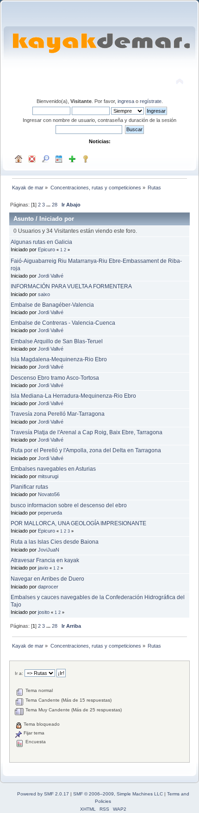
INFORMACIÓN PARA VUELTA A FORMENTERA (71, 286)
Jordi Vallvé (50, 276)
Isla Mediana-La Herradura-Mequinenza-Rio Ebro (73, 396)
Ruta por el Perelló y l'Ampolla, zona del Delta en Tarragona (86, 450)
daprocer (48, 586)
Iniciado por (56, 218)
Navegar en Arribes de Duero (47, 579)
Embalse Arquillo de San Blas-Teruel (57, 341)
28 (54, 204)
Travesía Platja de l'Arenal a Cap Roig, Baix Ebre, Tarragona (86, 432)
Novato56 (49, 494)
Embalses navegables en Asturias (53, 469)
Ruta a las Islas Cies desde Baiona (55, 542)
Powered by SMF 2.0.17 (43, 793)
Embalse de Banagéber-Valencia (52, 305)
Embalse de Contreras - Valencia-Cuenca (63, 323)
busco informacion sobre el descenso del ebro (69, 505)
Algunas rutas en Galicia (41, 242)
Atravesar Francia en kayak (45, 560)
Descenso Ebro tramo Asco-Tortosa (55, 378)
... (49, 204)
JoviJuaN (48, 549)
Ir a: (19, 673)
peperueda (50, 513)
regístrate (151, 101)
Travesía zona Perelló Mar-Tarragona (58, 414)
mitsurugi (48, 476)
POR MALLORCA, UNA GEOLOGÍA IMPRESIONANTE (78, 523)
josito (44, 612)
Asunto (23, 218)
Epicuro (46, 249)
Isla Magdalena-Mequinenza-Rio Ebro (59, 359)
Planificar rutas (29, 487)
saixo (44, 294)
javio (43, 567)
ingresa (126, 101)
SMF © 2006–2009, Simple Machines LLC (118, 793)
